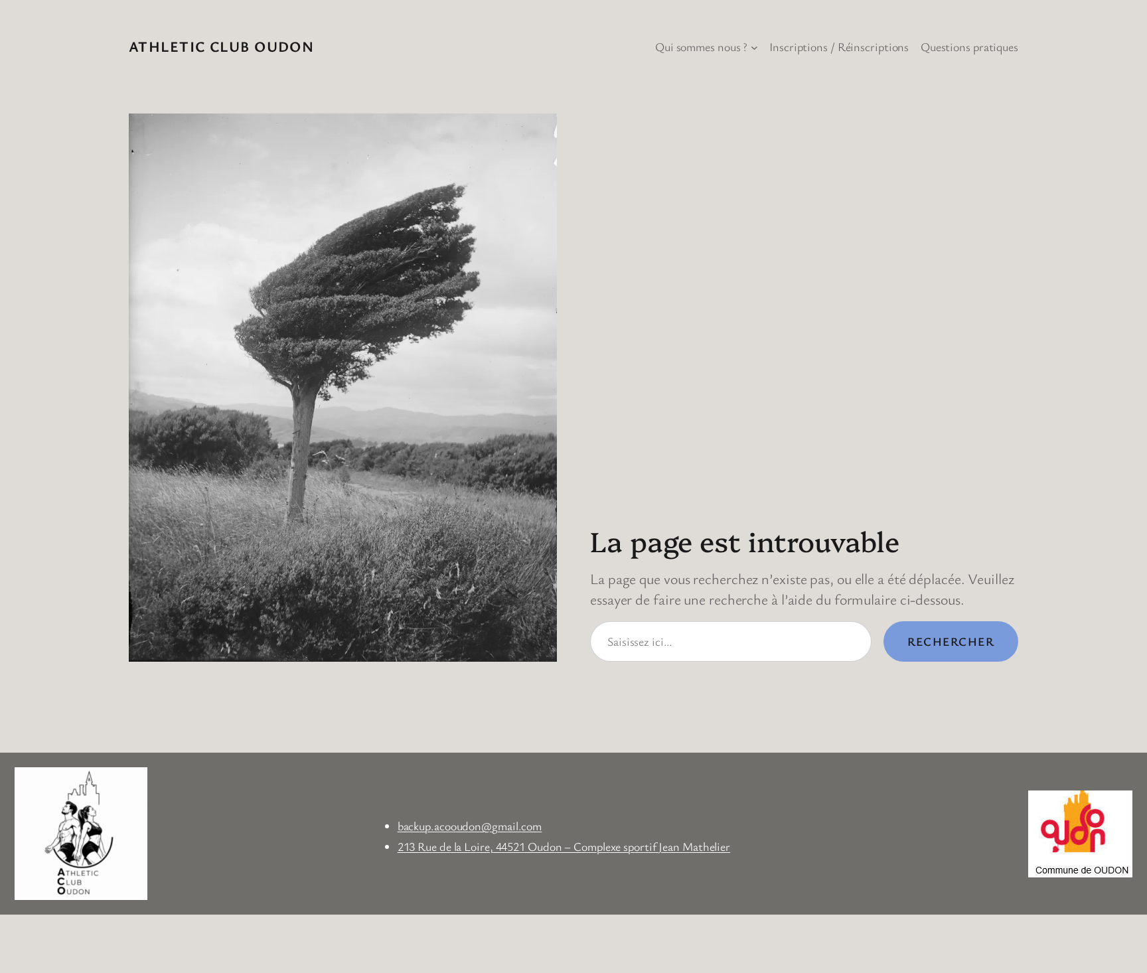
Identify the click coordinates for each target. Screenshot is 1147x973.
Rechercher (950, 641)
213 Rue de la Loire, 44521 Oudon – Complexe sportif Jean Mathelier (564, 846)
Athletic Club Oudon (221, 46)
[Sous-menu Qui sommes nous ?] (754, 46)
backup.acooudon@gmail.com (470, 826)
